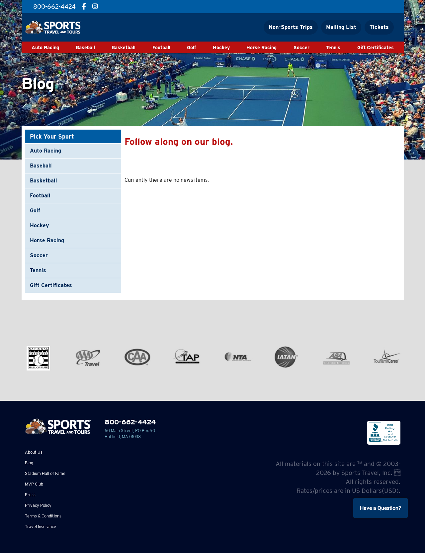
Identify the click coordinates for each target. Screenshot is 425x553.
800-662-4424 (130, 422)
